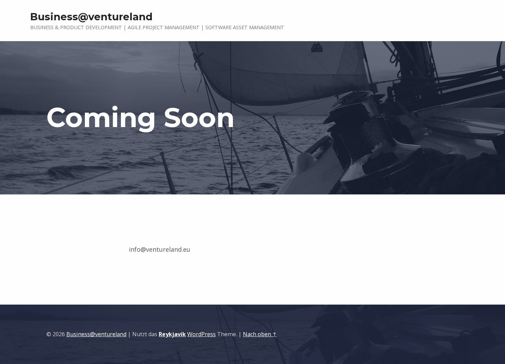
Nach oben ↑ (260, 334)
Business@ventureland (96, 334)
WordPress (201, 334)
